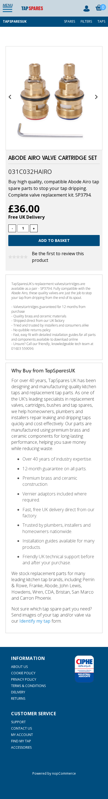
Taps (101, 21)
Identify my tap (34, 621)
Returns (18, 698)
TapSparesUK (15, 21)
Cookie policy (23, 673)
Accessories (21, 747)
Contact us (21, 728)
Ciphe (84, 669)
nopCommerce (64, 773)
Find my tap (21, 741)
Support (18, 722)
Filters (86, 21)
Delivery (18, 692)
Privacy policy (23, 679)
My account (22, 734)
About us (19, 666)
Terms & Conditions (28, 685)
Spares (69, 21)
